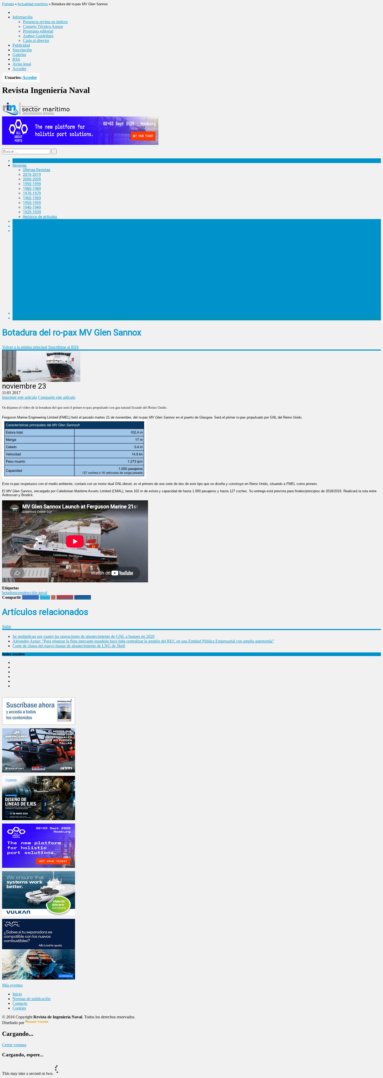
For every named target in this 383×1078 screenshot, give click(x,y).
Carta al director (36, 40)
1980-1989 (32, 188)
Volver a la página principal (24, 347)
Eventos (19, 318)
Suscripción (22, 50)
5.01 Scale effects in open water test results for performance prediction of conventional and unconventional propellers (130, 249)
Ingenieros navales (28, 313)
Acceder (19, 68)
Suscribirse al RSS (63, 347)
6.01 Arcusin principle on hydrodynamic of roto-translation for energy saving (95, 240)
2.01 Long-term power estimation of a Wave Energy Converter (84, 281)
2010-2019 (32, 174)
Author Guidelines (38, 36)
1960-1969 (32, 198)
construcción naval (31, 592)
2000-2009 (32, 179)
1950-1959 (32, 203)
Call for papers (35, 299)
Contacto (20, 1003)
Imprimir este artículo (19, 397)
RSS (16, 59)
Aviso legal (22, 64)
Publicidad (21, 45)
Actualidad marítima (32, 4)
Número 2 (31, 276)
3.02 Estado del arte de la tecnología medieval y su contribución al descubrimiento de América (110, 272)
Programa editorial (38, 31)
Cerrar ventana (14, 1045)
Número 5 (31, 244)
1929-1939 (32, 212)
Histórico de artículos (40, 217)
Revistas (20, 165)
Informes (20, 226)
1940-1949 (32, 207)
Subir (6, 626)
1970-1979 (32, 193)
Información (33, 309)
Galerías (19, 54)
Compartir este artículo (56, 397)
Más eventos (12, 985)
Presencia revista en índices (45, 22)
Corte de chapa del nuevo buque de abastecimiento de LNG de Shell (69, 646)
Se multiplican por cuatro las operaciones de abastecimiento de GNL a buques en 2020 (84, 636)
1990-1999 (32, 184)
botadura (9, 592)
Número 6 (31, 235)
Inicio (17, 994)
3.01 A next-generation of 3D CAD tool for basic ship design (81, 267)
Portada (8, 4)
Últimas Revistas (36, 170)
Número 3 (31, 262)
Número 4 (31, 253)
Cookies (19, 1008)
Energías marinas (27, 221)
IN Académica (24, 231)
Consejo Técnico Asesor (43, 26)
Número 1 (31, 285)
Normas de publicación (41, 304)
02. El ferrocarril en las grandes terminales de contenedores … (83, 294)
